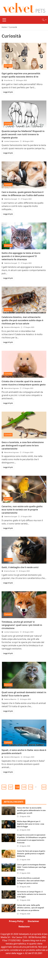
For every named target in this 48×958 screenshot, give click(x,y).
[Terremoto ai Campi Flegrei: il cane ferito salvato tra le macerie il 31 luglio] (8, 894)
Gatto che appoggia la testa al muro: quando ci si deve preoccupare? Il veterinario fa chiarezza (21, 256)
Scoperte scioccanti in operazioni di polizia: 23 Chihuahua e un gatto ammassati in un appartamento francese (31, 839)
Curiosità (8, 66)
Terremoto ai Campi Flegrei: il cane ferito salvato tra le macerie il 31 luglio (31, 894)
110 (30, 787)
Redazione (24, 926)
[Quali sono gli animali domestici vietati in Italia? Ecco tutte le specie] (24, 675)
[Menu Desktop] (4, 20)
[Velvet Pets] (24, 7)
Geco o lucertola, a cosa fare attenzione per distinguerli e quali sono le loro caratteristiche (23, 445)
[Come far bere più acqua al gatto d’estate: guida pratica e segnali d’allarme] (8, 854)
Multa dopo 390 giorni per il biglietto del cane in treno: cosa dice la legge (30, 824)
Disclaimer (33, 921)
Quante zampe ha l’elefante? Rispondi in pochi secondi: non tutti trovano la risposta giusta (23, 134)
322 (44, 787)
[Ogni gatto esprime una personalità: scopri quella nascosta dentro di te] (24, 56)
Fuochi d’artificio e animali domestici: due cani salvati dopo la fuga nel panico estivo (31, 880)
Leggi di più (8, 92)
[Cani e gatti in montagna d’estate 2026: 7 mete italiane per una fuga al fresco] (8, 867)
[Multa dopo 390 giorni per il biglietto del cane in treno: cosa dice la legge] (8, 824)
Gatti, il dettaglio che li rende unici (20, 567)
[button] (44, 19)
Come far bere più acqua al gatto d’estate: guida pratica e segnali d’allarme (31, 853)
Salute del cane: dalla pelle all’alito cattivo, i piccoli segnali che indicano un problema (30, 907)
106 (4, 787)
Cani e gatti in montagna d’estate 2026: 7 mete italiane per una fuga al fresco (31, 867)
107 (10, 787)
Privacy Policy (16, 921)
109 (24, 787)
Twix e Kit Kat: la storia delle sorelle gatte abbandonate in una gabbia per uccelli (31, 810)
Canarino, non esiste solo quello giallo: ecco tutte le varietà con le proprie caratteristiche (22, 509)
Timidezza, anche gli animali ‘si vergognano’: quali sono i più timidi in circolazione (22, 625)
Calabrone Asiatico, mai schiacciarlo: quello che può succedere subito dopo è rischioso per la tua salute (22, 320)
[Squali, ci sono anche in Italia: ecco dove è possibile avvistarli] (24, 733)
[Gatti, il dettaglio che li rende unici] (24, 550)
